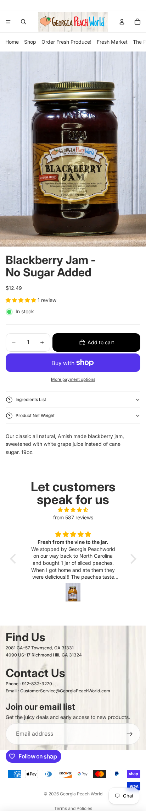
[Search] (23, 21)
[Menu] (8, 21)
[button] (14, 559)
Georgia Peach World (81, 793)
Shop (30, 42)
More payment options (73, 379)
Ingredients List (31, 399)
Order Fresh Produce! (66, 42)
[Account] (122, 21)
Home (12, 42)
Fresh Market (112, 42)
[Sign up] (129, 733)
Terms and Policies (73, 808)
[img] (73, 510)
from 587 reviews (73, 517)
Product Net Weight (35, 415)
